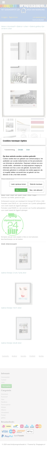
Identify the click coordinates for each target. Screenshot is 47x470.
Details (20, 150)
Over (28, 150)
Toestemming (9, 150)
